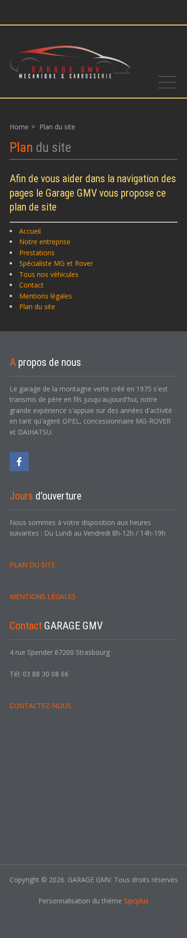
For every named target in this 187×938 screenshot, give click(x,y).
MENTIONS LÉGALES (43, 596)
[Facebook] (19, 461)
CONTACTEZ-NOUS (40, 705)
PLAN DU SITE (32, 564)
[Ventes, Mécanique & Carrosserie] (70, 61)
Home (19, 126)
